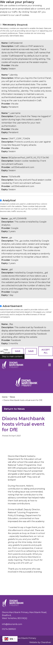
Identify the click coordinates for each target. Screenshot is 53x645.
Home (5, 397)
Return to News (14, 408)
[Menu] (49, 364)
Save (17, 351)
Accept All (46, 351)
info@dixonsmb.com (12, 624)
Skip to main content (12, 356)
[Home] (12, 365)
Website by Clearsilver (40, 642)
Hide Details (7, 351)
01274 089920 (9, 629)
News (12, 397)
